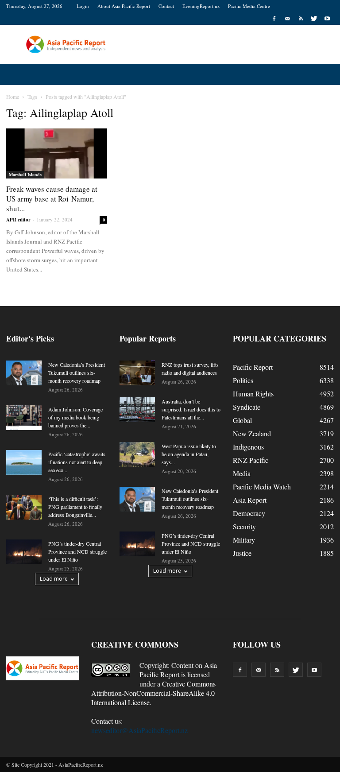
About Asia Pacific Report (123, 6)
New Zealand (252, 433)
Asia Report (250, 499)
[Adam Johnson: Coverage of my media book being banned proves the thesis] (24, 417)
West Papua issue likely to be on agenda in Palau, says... (189, 454)
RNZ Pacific (250, 460)
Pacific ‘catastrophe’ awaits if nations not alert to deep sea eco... (76, 461)
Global (242, 420)
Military (244, 539)
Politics (243, 380)
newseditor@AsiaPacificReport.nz (139, 730)
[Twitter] (314, 18)
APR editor (18, 219)
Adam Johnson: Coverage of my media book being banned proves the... (75, 417)
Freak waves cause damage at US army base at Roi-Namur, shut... (51, 198)
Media (242, 473)
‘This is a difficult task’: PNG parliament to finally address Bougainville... (75, 506)
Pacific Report (253, 367)
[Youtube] (327, 18)
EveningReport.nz (201, 6)
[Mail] (287, 18)
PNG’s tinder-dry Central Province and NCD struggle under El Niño (77, 551)
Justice (242, 553)
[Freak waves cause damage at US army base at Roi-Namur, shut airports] (56, 153)
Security (244, 526)
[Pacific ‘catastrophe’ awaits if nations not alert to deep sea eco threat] (24, 462)
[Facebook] (274, 18)
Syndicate (246, 406)
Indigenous (248, 446)
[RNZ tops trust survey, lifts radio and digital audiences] (137, 373)
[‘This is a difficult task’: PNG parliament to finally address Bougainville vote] (24, 507)
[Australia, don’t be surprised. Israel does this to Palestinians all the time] (137, 409)
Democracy (249, 513)
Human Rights (253, 393)
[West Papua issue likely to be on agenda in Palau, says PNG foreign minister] (137, 454)
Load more (54, 578)
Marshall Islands (25, 174)
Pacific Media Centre (249, 6)
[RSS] (300, 18)
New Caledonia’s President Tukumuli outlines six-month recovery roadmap (76, 372)
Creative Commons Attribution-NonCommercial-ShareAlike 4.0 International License (153, 693)
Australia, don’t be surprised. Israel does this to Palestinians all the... (191, 409)
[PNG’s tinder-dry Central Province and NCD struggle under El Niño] (24, 551)
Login (83, 6)
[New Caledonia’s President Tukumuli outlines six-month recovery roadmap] (24, 373)
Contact (166, 6)
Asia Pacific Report (178, 669)
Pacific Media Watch (262, 486)
